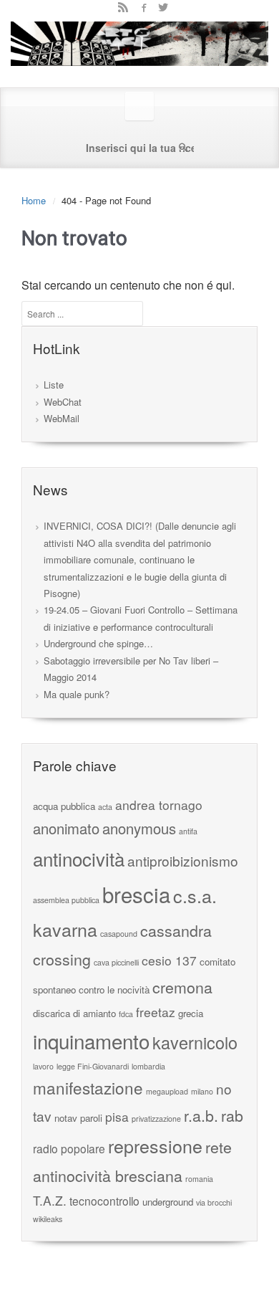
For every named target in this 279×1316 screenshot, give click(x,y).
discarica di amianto (74, 1013)
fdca (126, 1014)
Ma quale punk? (76, 694)
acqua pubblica (64, 806)
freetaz (155, 1012)
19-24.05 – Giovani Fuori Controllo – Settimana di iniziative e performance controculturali (141, 618)
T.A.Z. (50, 1200)
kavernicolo (195, 1042)
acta (105, 806)
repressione (155, 1145)
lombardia (148, 1066)
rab (232, 1115)
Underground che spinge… (98, 643)
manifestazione (88, 1087)
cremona (182, 987)
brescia (136, 894)
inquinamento (91, 1040)
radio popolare (69, 1148)
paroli (91, 1118)
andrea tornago (158, 805)
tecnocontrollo (104, 1200)
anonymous (139, 828)
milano (202, 1091)
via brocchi (214, 1202)
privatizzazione (156, 1118)
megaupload (167, 1091)
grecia (190, 1013)
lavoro (43, 1066)
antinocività (78, 858)
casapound (118, 933)
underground (167, 1201)
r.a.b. (201, 1115)
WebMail (61, 418)
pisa (117, 1116)
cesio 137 (169, 960)
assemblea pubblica (66, 900)
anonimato (66, 828)
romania (199, 1178)
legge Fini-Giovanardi (93, 1066)
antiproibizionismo (182, 860)
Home (33, 200)
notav (65, 1118)
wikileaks (47, 1219)
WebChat (63, 402)
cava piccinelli (116, 962)
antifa (188, 831)
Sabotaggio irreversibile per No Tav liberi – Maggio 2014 (131, 669)
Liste (54, 384)
